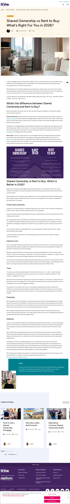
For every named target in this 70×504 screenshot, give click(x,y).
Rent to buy (21, 475)
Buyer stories (56, 477)
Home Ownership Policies (6, 490)
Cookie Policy (11, 489)
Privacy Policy (3, 489)
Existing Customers (41, 472)
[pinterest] (67, 491)
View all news (66, 402)
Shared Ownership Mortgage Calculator (43, 478)
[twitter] (52, 491)
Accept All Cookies (52, 501)
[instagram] (57, 491)
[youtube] (62, 491)
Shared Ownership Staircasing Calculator (43, 482)
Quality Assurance (57, 475)
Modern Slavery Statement (34, 489)
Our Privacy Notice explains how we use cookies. (13, 495)
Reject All (52, 497)
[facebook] (47, 491)
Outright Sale (21, 477)
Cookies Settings (52, 494)
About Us (55, 472)
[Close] (67, 497)
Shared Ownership (22, 472)
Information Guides (40, 475)
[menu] (67, 4)
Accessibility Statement (21, 489)
